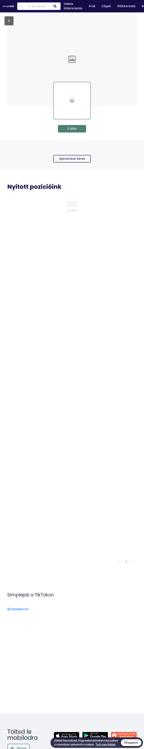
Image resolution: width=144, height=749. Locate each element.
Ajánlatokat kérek (72, 159)
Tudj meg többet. (106, 744)
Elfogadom (131, 742)
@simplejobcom (17, 609)
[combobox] (37, 6)
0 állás (72, 128)
